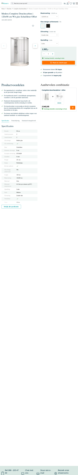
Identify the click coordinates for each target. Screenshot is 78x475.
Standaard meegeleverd (29, 120)
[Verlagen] (44, 54)
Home (3, 8)
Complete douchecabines (20, 8)
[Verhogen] (52, 54)
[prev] (4, 46)
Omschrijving (15, 120)
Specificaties (5, 120)
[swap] (33, 26)
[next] (35, 46)
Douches (9, 8)
